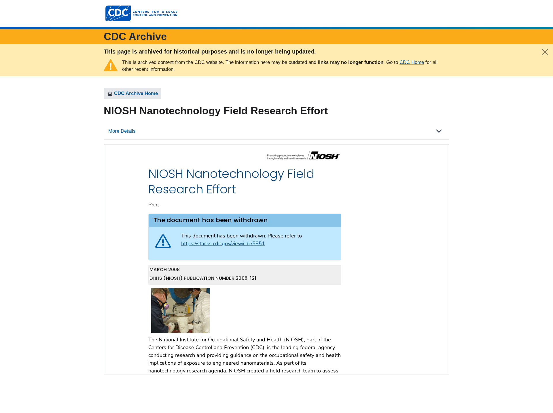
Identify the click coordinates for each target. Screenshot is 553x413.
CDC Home (411, 62)
